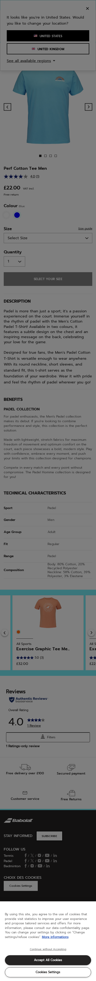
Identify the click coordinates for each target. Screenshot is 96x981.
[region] (48, 941)
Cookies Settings (48, 972)
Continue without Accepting (48, 949)
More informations (55, 937)
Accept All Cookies (48, 960)
